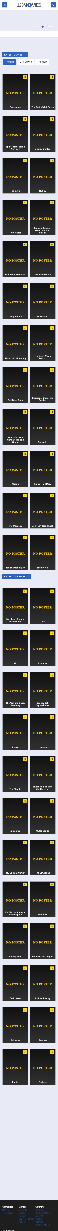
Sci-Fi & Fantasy (26, 1218)
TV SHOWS (7, 1212)
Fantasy (22, 1215)
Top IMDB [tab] (42, 61)
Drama (22, 1212)
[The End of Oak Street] (29, 20)
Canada (39, 1209)
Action (22, 1221)
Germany (39, 1221)
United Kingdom (42, 1224)
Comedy (23, 1209)
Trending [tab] (10, 61)
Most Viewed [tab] (26, 61)
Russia (38, 1218)
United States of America (42, 1214)
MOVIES (6, 1209)
